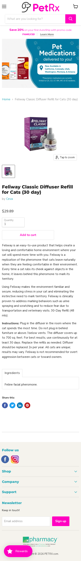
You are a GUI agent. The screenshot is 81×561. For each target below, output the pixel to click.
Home (6, 99)
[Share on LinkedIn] (20, 405)
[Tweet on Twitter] (12, 405)
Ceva (9, 199)
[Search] (70, 18)
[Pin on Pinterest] (27, 405)
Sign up (60, 521)
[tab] (12, 373)
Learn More (47, 34)
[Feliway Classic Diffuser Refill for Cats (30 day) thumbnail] (8, 171)
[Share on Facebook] (5, 405)
